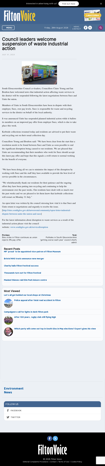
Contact (76, 29)
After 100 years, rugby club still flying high (35, 317)
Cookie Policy (76, 462)
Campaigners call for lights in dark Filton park (26, 312)
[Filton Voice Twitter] (90, 28)
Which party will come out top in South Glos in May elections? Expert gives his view (55, 328)
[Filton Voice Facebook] (86, 28)
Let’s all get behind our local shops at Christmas (27, 295)
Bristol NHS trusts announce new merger (24, 258)
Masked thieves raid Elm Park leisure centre (25, 280)
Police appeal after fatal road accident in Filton (37, 300)
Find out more (68, 4)
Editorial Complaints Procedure (35, 462)
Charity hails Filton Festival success (21, 266)
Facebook (16, 410)
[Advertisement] (52, 359)
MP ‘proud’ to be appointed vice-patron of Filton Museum (32, 251)
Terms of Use (63, 462)
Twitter (15, 417)
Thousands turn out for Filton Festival (22, 273)
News (76, 26)
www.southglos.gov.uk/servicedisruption (29, 226)
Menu (9, 28)
